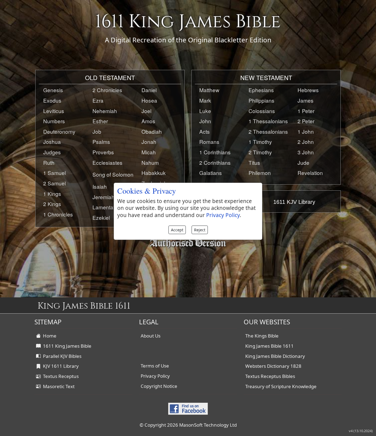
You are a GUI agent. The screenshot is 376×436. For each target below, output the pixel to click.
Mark (205, 100)
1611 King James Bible (66, 346)
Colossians (262, 110)
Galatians (210, 172)
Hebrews (308, 90)
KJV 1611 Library (60, 366)
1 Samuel (54, 172)
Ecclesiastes (107, 162)
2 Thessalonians (268, 131)
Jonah (148, 141)
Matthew (209, 90)
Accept (177, 229)
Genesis (53, 90)
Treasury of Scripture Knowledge (281, 386)
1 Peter (306, 110)
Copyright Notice (159, 386)
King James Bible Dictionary (275, 356)
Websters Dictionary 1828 (273, 366)
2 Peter (306, 121)
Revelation (310, 172)
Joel (146, 110)
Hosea (149, 100)
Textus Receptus (60, 376)
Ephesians (261, 90)
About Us (150, 336)
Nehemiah (104, 110)
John (205, 121)
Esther (100, 121)
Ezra (97, 100)
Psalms (101, 141)
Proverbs (103, 152)
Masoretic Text (58, 386)
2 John (306, 141)
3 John (306, 152)
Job (96, 131)
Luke (205, 110)
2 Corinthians (215, 162)
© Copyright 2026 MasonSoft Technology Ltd (188, 425)
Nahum (150, 162)
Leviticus (53, 110)
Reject (199, 229)
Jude (303, 162)
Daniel (149, 90)
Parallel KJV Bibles (61, 356)
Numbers (54, 121)
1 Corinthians (215, 152)
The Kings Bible (262, 336)
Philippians (261, 100)
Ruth (49, 162)
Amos (148, 121)
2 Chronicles (107, 90)
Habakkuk (153, 172)
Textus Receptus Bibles (270, 376)
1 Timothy (260, 141)
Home (48, 336)
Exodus (52, 100)
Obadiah (151, 131)
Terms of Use (155, 366)
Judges (52, 152)
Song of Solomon (112, 174)
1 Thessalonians (268, 121)
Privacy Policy (155, 376)
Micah (148, 152)
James (306, 100)
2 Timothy (260, 152)
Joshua (52, 141)
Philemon (260, 172)
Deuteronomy (59, 131)
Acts (204, 131)
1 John (306, 131)
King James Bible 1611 (269, 346)
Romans (209, 141)
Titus (254, 162)
